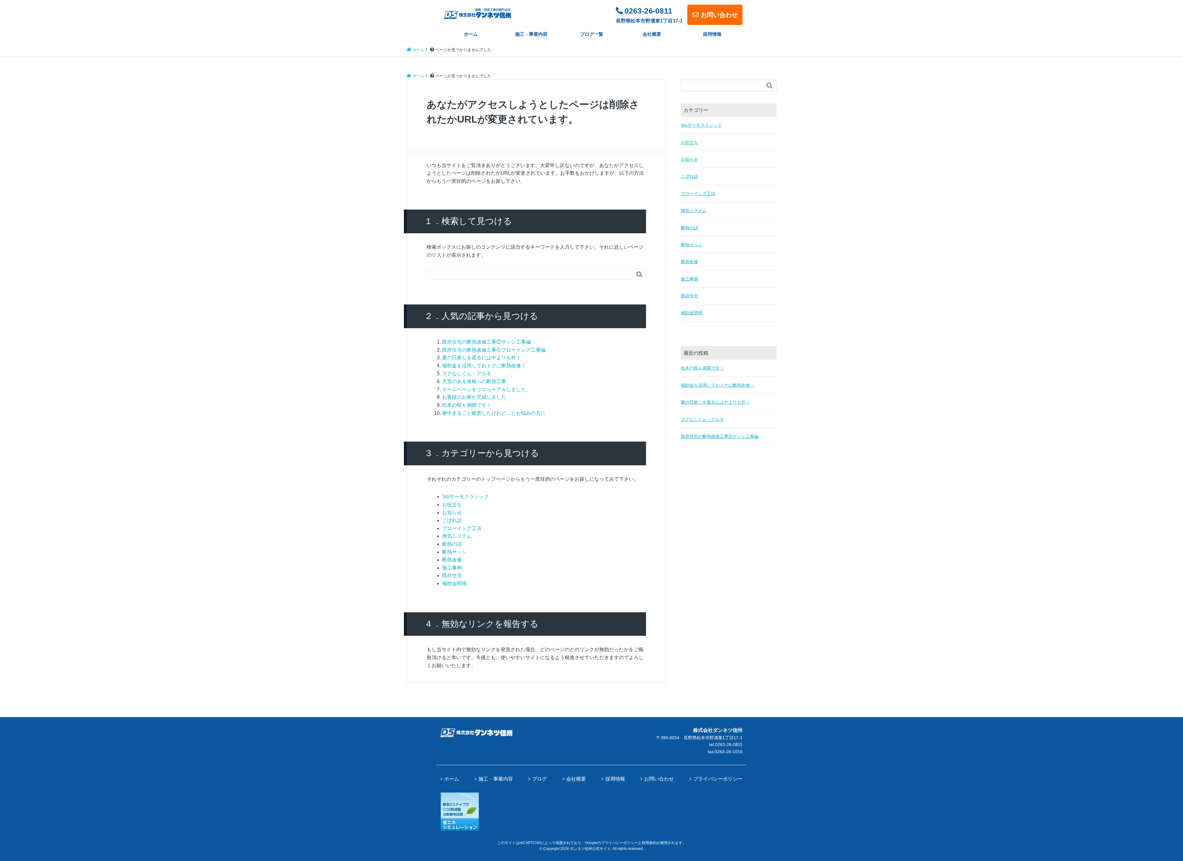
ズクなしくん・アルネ (466, 373)
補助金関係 (454, 583)
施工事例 (452, 567)
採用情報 (712, 34)
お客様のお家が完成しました (474, 397)
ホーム (471, 34)
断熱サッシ (454, 552)
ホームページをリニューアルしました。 (486, 389)
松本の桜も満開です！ (466, 405)
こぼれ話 (452, 520)
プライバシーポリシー (717, 778)
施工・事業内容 (531, 34)
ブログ (539, 778)
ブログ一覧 (591, 34)
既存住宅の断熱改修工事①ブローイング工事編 (494, 350)
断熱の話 (452, 544)
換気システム (457, 536)
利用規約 (649, 843)
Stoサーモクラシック (465, 496)
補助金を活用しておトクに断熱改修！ (484, 365)
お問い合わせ (719, 14)
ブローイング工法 (462, 528)
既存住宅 (452, 575)
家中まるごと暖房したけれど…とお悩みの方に (494, 413)
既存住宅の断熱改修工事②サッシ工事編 (486, 342)
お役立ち (452, 504)
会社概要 (652, 34)
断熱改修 (452, 559)
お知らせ (452, 512)
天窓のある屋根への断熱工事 (474, 381)
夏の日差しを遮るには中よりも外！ (481, 357)
